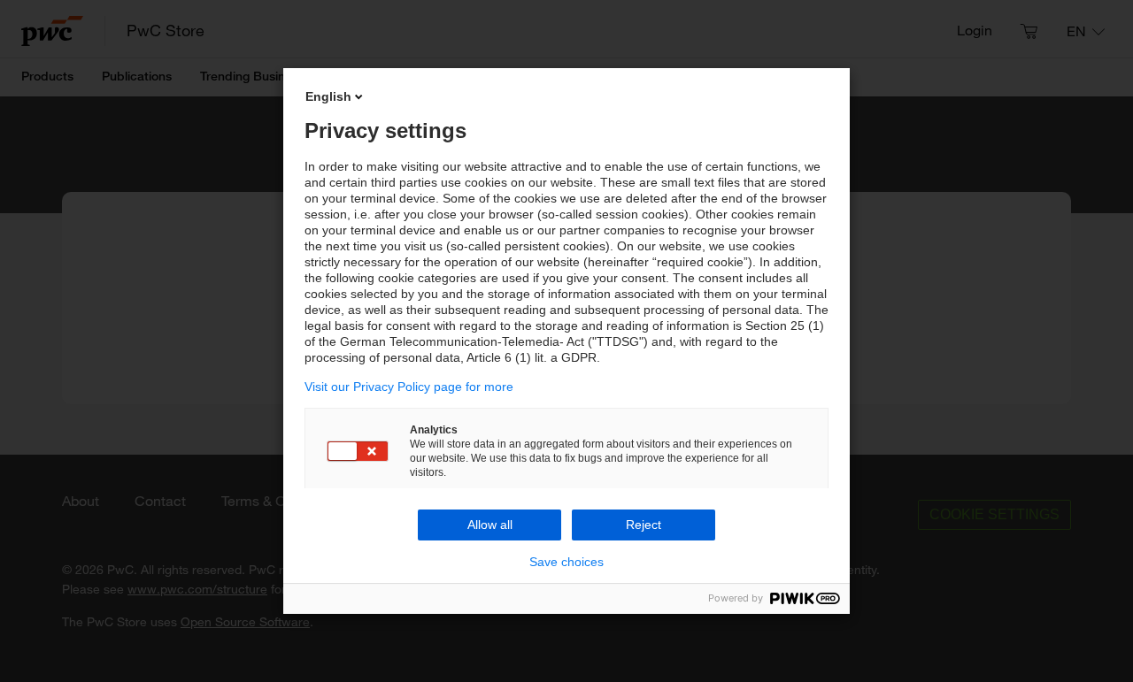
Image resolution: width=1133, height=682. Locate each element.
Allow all (490, 524)
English (328, 96)
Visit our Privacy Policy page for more (408, 386)
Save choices (566, 562)
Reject (643, 524)
